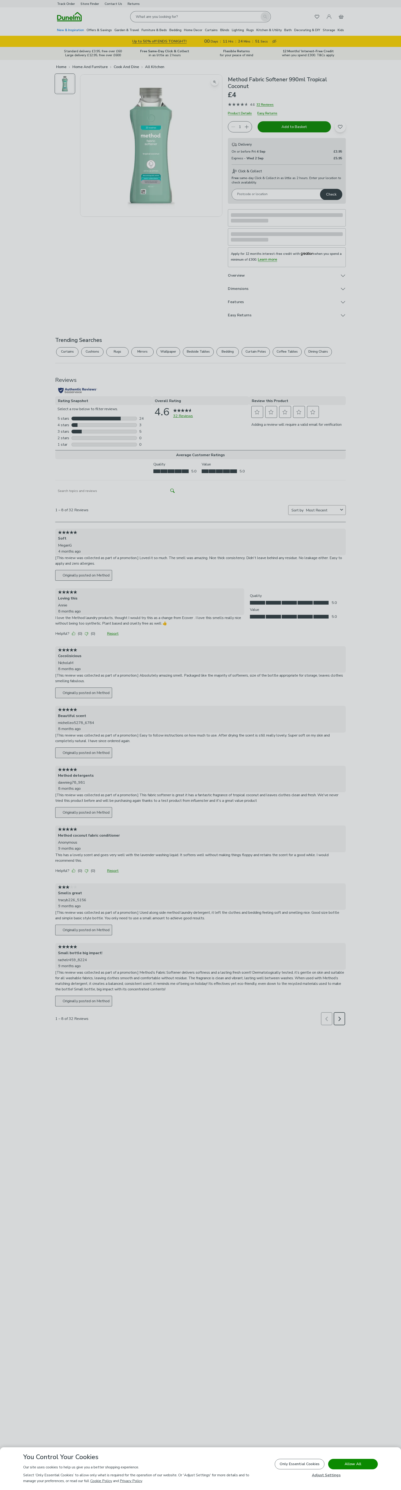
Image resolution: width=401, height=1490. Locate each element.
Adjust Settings (326, 1475)
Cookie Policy (101, 1480)
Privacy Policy (131, 1480)
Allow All (353, 1464)
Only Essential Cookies (300, 1464)
